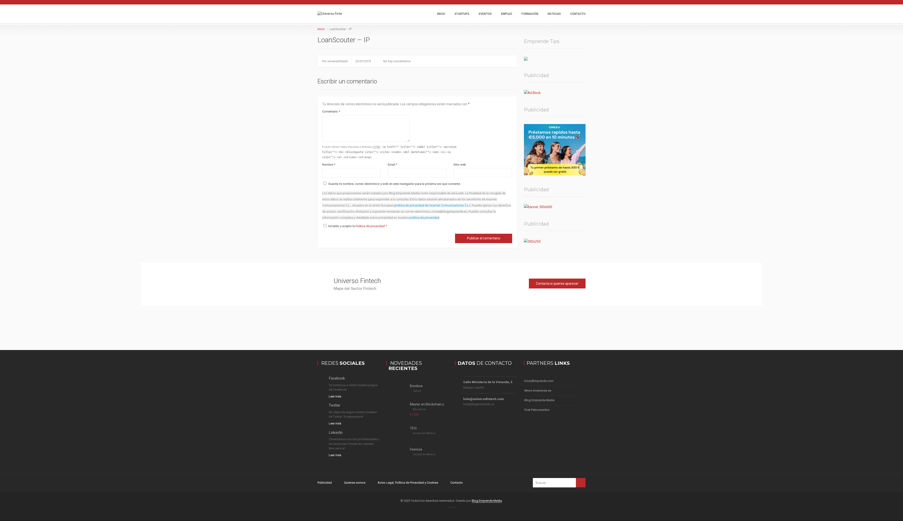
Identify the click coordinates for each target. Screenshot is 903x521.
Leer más (335, 396)
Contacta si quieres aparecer (557, 283)
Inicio (441, 14)
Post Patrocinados (536, 410)
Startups (462, 14)
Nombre (328, 164)
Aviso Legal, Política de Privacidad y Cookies (408, 482)
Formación (530, 14)
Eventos (485, 14)
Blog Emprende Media (539, 400)
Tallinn (417, 391)
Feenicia (416, 449)
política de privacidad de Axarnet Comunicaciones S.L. (432, 205)
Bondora (416, 386)
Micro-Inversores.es (537, 390)
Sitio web (459, 164)
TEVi (413, 428)
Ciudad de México (424, 433)
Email (392, 164)
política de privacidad (424, 217)
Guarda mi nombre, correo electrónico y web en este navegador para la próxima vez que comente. (394, 184)
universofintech (337, 61)
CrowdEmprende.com (539, 381)
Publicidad (324, 482)
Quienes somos (354, 482)
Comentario (331, 111)
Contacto (578, 14)
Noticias (554, 14)
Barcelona (419, 409)
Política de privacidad (370, 226)
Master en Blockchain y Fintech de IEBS (438, 404)
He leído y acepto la (357, 226)
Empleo (506, 14)
